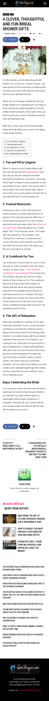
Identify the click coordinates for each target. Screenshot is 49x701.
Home (5, 10)
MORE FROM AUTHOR (16, 508)
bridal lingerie (33, 172)
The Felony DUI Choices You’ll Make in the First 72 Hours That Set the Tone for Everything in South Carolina (24, 595)
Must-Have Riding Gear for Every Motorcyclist (23, 604)
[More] (34, 39)
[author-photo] (24, 480)
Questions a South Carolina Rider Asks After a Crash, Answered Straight (23, 576)
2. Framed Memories (13, 144)
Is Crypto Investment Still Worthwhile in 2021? (13, 446)
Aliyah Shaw (10, 33)
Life (12, 14)
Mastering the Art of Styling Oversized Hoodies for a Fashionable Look (31, 518)
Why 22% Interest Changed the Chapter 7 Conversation (20, 619)
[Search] (45, 3)
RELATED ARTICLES (13, 503)
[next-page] (8, 557)
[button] (4, 3)
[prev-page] (4, 557)
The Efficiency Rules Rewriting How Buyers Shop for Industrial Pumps (24, 568)
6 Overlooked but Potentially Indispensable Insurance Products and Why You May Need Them (35, 450)
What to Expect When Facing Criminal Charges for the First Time (23, 627)
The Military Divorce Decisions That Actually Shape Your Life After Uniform (22, 610)
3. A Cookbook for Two (14, 147)
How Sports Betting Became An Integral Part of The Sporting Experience (23, 585)
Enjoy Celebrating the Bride (16, 154)
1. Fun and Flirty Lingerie (14, 141)
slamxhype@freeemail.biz (30, 690)
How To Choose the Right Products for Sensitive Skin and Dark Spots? (30, 531)
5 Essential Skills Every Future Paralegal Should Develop (21, 644)
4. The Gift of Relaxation (15, 150)
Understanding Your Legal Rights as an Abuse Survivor (23, 636)
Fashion (13, 10)
